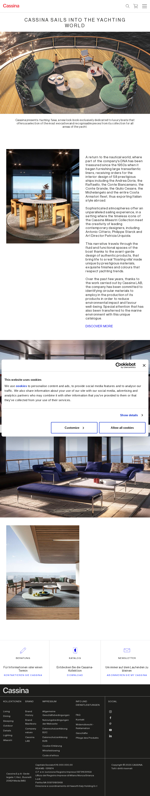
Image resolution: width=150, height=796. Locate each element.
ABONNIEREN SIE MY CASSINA (127, 675)
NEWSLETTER (127, 658)
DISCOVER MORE (99, 326)
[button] (144, 6)
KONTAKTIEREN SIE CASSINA (23, 675)
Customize (72, 427)
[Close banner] (144, 365)
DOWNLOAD (75, 675)
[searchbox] (128, 6)
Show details (129, 415)
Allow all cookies (122, 427)
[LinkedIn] (110, 737)
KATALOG (75, 658)
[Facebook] (110, 719)
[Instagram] (110, 713)
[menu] (144, 6)
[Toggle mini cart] (135, 5)
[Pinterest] (110, 725)
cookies (21, 385)
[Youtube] (110, 731)
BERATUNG (23, 658)
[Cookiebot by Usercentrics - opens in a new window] (118, 365)
